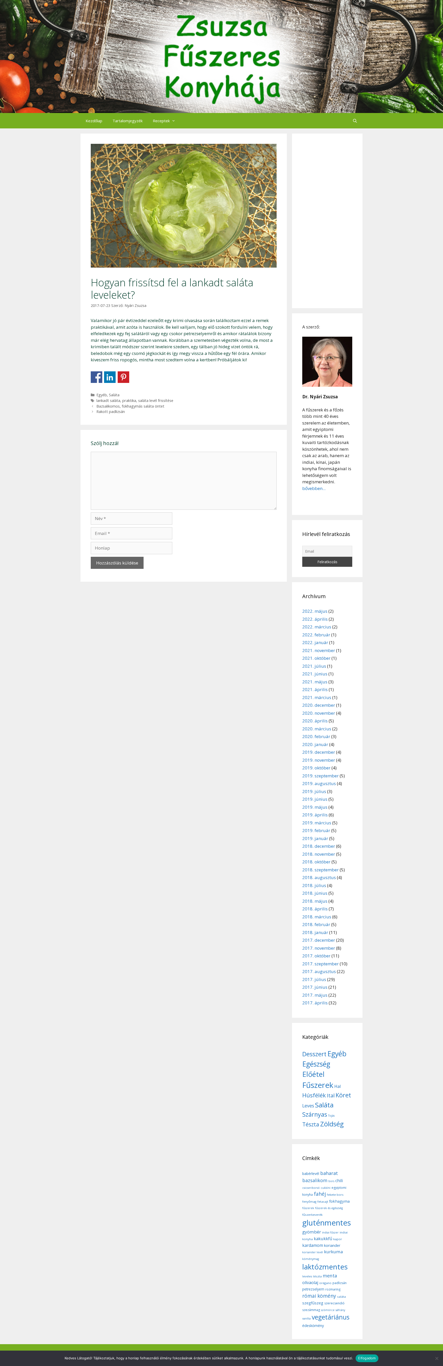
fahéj (320, 1194)
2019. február (316, 830)
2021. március (316, 697)
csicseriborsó (311, 1188)
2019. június (314, 799)
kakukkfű (323, 1238)
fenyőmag (309, 1201)
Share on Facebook (96, 377)
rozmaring (332, 1289)
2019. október (316, 768)
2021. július (314, 666)
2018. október (316, 862)
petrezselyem (313, 1289)
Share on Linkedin (110, 377)
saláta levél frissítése (155, 400)
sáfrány (340, 1310)
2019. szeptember (320, 776)
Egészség (316, 1064)
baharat (329, 1173)
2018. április (315, 909)
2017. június (314, 987)
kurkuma (333, 1252)
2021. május (314, 682)
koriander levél (312, 1252)
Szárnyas (314, 1114)
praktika (129, 400)
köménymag (310, 1259)
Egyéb (101, 394)
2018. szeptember (320, 870)
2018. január (315, 932)
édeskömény (313, 1325)
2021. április (315, 689)
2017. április (315, 1003)
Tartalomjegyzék (128, 120)
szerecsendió (334, 1303)
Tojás (331, 1115)
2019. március (316, 823)
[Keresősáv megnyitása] (355, 120)
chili (339, 1180)
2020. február (316, 736)
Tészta (310, 1124)
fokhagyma (339, 1201)
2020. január (315, 744)
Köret (343, 1095)
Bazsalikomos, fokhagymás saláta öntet (130, 406)
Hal (337, 1086)
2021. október (316, 658)
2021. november (318, 650)
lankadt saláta (108, 400)
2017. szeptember (320, 964)
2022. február (316, 635)
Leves (308, 1106)
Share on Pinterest (123, 377)
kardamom (312, 1245)
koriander (332, 1245)
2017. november (318, 948)
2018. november (318, 854)
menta (330, 1276)
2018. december (318, 846)
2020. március (316, 729)
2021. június (314, 674)
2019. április (315, 815)
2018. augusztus (319, 877)
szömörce (328, 1310)
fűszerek (308, 1208)
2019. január (315, 838)
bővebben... (314, 488)
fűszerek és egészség (329, 1208)
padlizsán (340, 1283)
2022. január (315, 642)
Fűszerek (317, 1085)
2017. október (316, 956)
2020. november (318, 713)
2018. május (314, 901)
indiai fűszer (330, 1232)
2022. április (315, 619)
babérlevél (310, 1173)
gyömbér (311, 1232)
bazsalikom (314, 1180)
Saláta (114, 394)
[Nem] (436, 1358)
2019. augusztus (319, 783)
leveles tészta (312, 1276)
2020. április (315, 721)
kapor (337, 1239)
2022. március (316, 627)
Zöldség (332, 1123)
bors (331, 1181)
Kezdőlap (94, 120)
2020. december (318, 705)
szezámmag (311, 1310)
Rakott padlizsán (110, 411)
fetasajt (322, 1201)
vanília (306, 1318)
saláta (341, 1296)
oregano (325, 1283)
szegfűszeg (312, 1302)
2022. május (314, 611)
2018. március (316, 917)
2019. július (314, 791)
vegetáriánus (330, 1317)
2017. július (314, 979)
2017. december (318, 940)
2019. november (318, 760)
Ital (331, 1095)
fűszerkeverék (312, 1215)
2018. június (314, 893)
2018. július (314, 885)
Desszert (314, 1054)
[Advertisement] (327, 221)
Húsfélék (314, 1095)
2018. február (316, 924)
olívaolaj (310, 1282)
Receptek (161, 120)
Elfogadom (367, 1358)
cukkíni (325, 1188)
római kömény (319, 1296)
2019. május (314, 807)
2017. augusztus (319, 971)
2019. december (318, 752)
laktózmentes (325, 1266)
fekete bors (335, 1195)
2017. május (314, 995)
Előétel (313, 1074)
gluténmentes (326, 1223)
